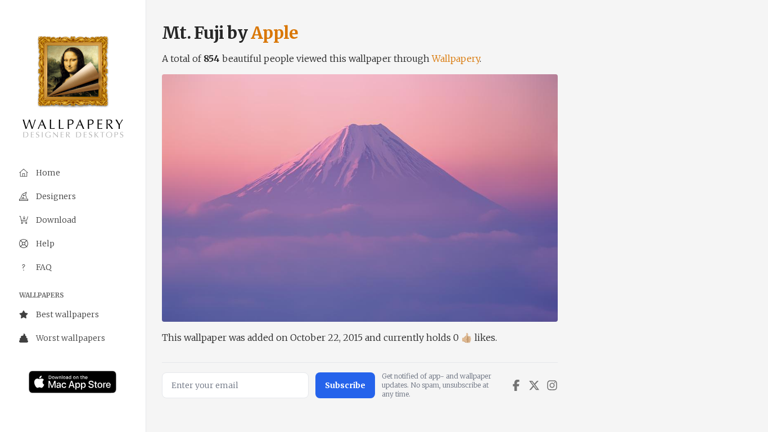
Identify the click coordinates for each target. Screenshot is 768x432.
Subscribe (345, 385)
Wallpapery (456, 58)
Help (45, 243)
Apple (274, 32)
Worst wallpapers (70, 338)
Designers (56, 196)
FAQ (44, 267)
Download (56, 220)
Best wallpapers (67, 314)
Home (48, 173)
